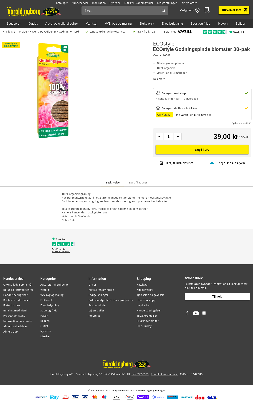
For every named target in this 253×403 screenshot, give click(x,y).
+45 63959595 (140, 374)
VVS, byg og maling (118, 23)
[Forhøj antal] (178, 136)
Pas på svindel (97, 305)
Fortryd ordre (189, 3)
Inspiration (99, 3)
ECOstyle (163, 43)
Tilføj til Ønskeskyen (230, 163)
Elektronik (147, 23)
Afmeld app (10, 331)
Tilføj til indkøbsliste (179, 163)
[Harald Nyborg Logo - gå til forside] (34, 11)
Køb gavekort (145, 289)
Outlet (33, 23)
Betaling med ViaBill (15, 310)
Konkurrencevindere (101, 289)
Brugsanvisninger (148, 321)
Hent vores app (146, 300)
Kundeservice (80, 3)
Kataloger (62, 3)
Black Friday (144, 326)
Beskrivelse (113, 182)
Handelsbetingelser (15, 295)
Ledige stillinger (167, 3)
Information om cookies (17, 321)
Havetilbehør (48, 31)
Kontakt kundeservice (16, 300)
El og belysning (172, 23)
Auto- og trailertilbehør (61, 23)
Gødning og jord (69, 31)
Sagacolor (14, 23)
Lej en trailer (96, 310)
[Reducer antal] (159, 136)
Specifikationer (138, 182)
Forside (22, 31)
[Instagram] (204, 313)
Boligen (240, 23)
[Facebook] (187, 313)
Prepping (94, 315)
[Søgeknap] (163, 10)
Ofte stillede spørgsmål (17, 284)
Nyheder (114, 3)
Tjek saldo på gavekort (150, 295)
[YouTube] (196, 313)
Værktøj (91, 23)
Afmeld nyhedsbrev (15, 326)
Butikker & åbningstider (138, 3)
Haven (223, 23)
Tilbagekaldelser (147, 315)
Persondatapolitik (14, 316)
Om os (92, 284)
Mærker (45, 336)
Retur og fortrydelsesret (18, 289)
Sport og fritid (200, 23)
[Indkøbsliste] (208, 10)
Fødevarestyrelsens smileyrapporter (111, 300)
